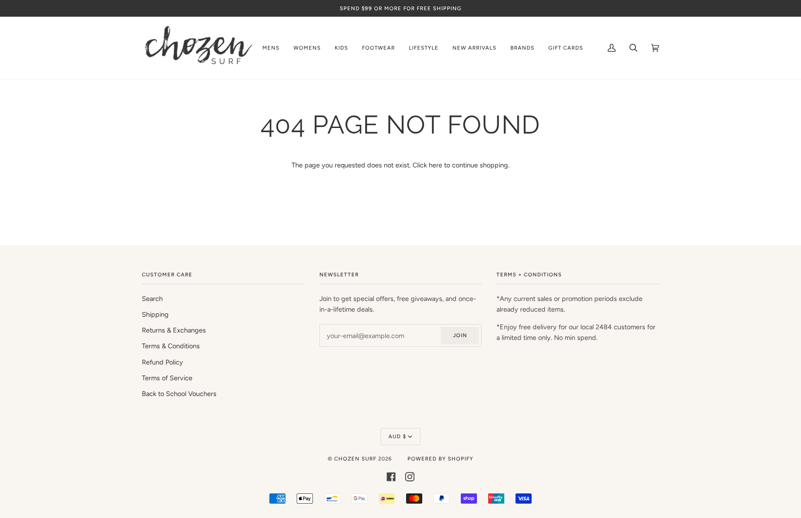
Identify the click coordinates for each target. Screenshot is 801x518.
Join (460, 335)
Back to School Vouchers (179, 394)
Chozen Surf (356, 458)
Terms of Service (167, 378)
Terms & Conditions (171, 346)
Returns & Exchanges (174, 330)
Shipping (155, 314)
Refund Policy (162, 362)
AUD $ (397, 436)
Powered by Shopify (440, 458)
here (435, 165)
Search (152, 298)
